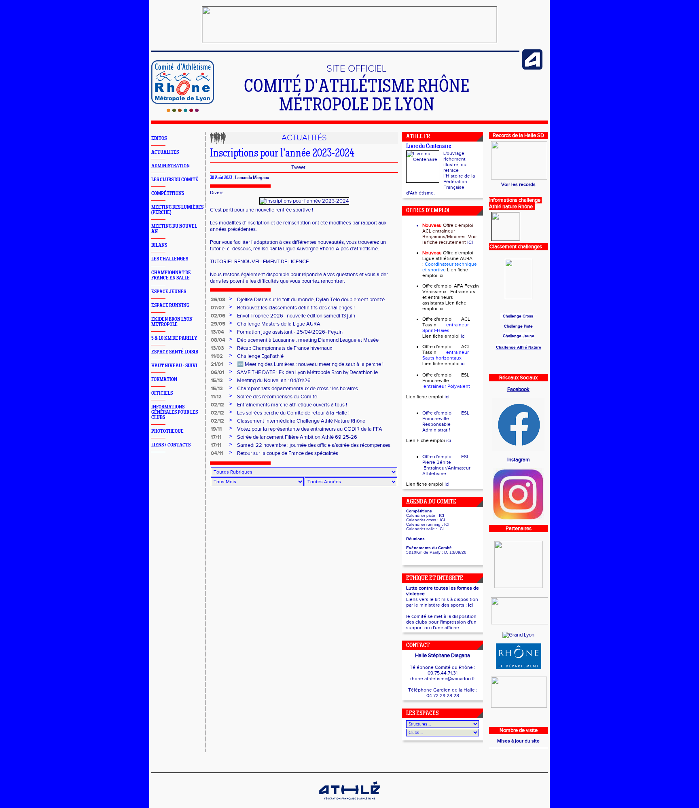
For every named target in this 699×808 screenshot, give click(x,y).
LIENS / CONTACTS (171, 445)
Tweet (298, 167)
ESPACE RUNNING (170, 305)
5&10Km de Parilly (423, 552)
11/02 (217, 356)
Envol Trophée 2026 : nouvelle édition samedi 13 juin (296, 316)
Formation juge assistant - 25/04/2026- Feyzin (290, 332)
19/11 (216, 429)
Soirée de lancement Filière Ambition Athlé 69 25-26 (297, 437)
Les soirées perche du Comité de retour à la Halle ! (293, 413)
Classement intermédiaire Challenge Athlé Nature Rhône (301, 421)
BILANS (159, 245)
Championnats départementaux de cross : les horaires (297, 388)
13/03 (217, 348)
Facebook (518, 389)
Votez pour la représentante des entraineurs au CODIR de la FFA (309, 429)
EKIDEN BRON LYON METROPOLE (172, 322)
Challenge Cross (518, 316)
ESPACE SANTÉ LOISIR (174, 352)
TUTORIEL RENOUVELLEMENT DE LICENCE (259, 261)
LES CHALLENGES (169, 259)
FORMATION (164, 379)
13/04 (217, 332)
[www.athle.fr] (532, 68)
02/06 (218, 316)
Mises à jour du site (518, 741)
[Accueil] (182, 110)
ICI (470, 242)
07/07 (218, 308)
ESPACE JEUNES (168, 291)
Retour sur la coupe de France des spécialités (287, 453)
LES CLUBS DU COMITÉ (174, 179)
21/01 (217, 364)
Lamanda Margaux (252, 178)
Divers (217, 192)
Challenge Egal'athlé (260, 356)
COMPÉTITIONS (167, 193)
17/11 (216, 437)
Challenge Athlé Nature (518, 347)
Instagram (518, 460)
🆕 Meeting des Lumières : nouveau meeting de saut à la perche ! (310, 364)
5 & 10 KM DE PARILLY (174, 338)
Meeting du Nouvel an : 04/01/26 (274, 380)
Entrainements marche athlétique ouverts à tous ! (292, 405)
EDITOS (159, 138)
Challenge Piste (518, 326)
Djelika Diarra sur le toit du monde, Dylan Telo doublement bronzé (311, 299)
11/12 (216, 396)
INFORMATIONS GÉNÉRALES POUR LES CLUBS (174, 412)
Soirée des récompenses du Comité (277, 396)
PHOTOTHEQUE (167, 431)
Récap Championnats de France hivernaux (284, 348)
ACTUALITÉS (165, 152)
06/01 (217, 372)
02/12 (217, 405)
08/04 (218, 340)
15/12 (217, 380)
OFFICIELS (162, 393)
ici (440, 275)
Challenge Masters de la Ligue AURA (278, 324)
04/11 (217, 453)
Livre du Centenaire (428, 147)
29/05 (218, 324)
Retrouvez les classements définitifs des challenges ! (296, 308)
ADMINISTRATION (170, 166)
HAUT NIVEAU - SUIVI (174, 365)
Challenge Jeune (518, 336)
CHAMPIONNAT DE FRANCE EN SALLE (171, 275)
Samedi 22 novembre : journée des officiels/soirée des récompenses (313, 445)
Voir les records (518, 184)
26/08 (218, 299)
